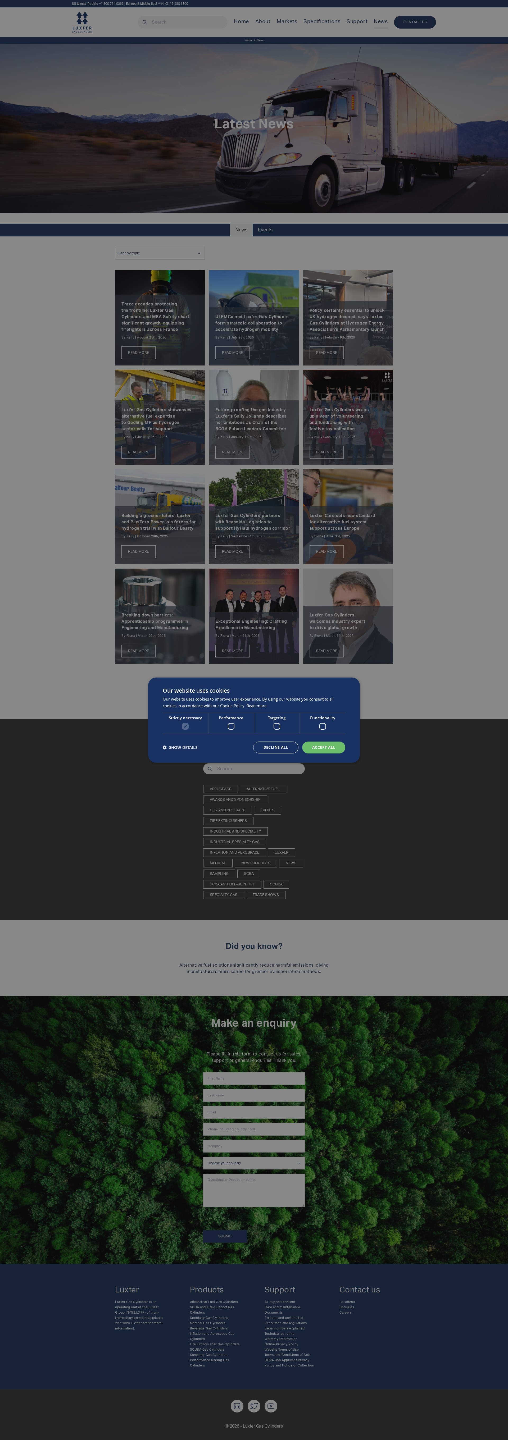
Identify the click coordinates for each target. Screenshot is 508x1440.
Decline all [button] (276, 747)
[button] (180, 747)
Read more (256, 705)
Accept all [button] (323, 747)
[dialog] (254, 719)
